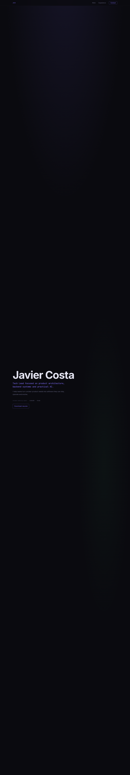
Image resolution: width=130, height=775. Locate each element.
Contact (113, 3)
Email (38, 400)
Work (94, 3)
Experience (102, 3)
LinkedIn (32, 400)
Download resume (21, 406)
